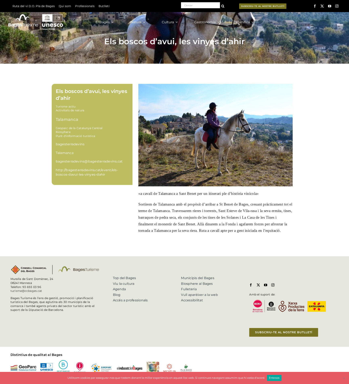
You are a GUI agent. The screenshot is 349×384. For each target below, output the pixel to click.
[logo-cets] (101, 363)
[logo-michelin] (169, 365)
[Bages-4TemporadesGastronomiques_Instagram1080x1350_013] (153, 363)
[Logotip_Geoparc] (23, 366)
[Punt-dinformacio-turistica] (80, 363)
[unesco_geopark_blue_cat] (46, 365)
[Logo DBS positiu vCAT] (63, 362)
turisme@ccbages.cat (26, 291)
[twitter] (322, 6)
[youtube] (329, 6)
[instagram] (336, 6)
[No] (344, 378)
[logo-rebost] (130, 366)
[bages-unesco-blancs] (36, 13)
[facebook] (314, 6)
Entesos (274, 377)
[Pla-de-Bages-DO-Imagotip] (186, 365)
